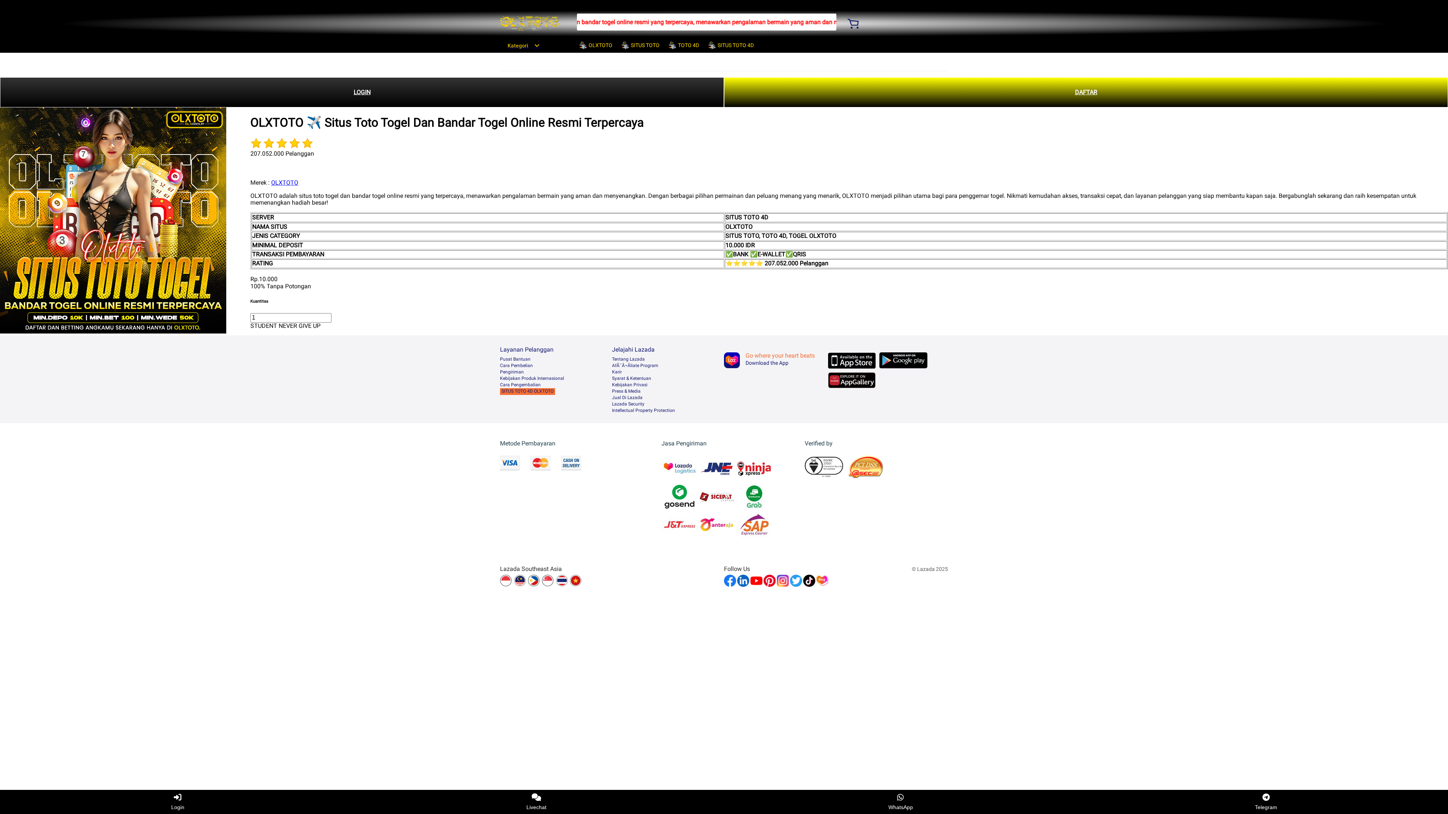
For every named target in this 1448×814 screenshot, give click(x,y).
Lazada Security (628, 404)
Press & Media (626, 391)
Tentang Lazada (628, 359)
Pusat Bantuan (515, 359)
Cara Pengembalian (520, 384)
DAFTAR (1086, 92)
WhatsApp (900, 807)
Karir (617, 372)
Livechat (536, 807)
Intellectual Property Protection (643, 410)
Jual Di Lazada (627, 397)
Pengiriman (512, 372)
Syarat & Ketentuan (631, 378)
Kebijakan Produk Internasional (532, 378)
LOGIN (362, 92)
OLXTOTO (284, 182)
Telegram (1266, 807)
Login (177, 807)
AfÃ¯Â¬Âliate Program (635, 365)
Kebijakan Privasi (629, 384)
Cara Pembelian (516, 365)
